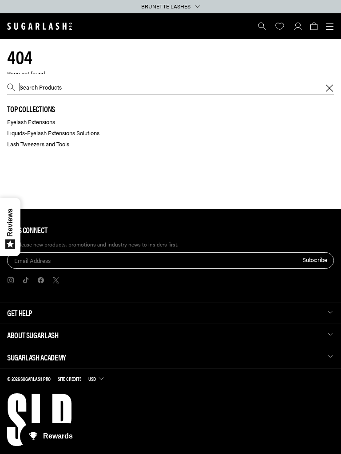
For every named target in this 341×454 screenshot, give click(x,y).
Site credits (69, 379)
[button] (313, 26)
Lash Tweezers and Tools (38, 144)
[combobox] (170, 87)
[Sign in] (297, 26)
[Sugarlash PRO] (39, 26)
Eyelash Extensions (31, 122)
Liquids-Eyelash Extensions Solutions (53, 133)
